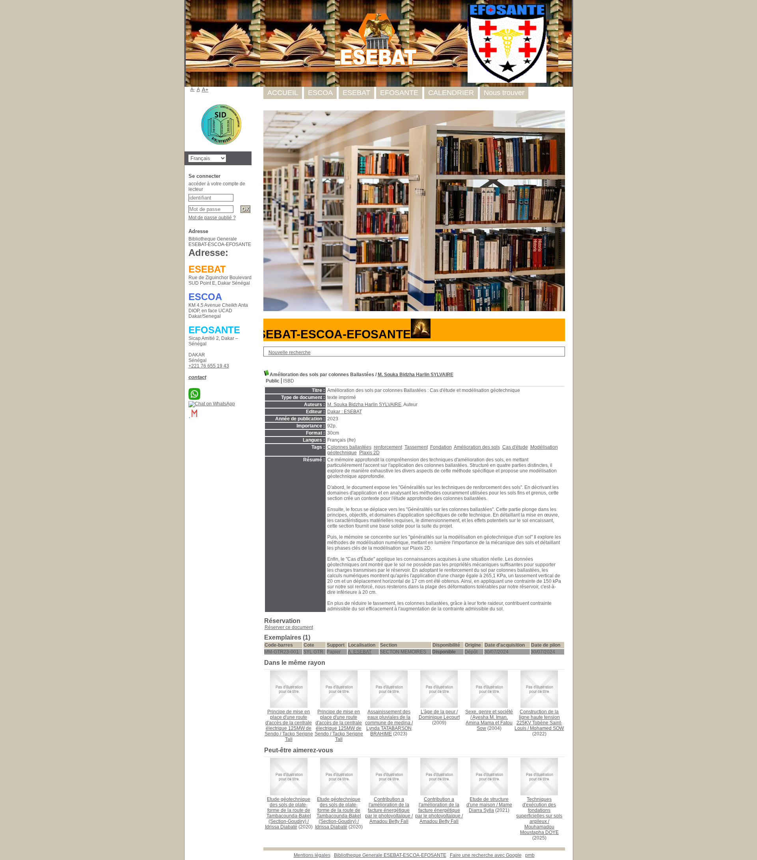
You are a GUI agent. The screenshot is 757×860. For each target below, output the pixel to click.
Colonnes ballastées (349, 447)
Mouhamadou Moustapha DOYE (539, 829)
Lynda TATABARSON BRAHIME (389, 731)
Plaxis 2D (369, 452)
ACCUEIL (282, 93)
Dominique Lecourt (439, 717)
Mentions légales (312, 855)
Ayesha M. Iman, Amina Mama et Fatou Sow (489, 722)
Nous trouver (504, 93)
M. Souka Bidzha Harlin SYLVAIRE (415, 374)
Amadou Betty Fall (388, 821)
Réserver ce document (289, 627)
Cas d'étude (515, 447)
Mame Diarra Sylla (490, 807)
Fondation (441, 447)
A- (192, 89)
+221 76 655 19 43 (208, 366)
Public (273, 381)
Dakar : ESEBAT (344, 411)
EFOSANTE (399, 93)
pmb (530, 855)
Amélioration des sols (477, 447)
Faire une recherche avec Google (486, 855)
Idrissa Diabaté (281, 827)
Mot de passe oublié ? (212, 217)
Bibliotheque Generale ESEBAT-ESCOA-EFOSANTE (390, 855)
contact (197, 377)
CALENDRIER (451, 93)
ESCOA (320, 93)
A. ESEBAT (359, 652)
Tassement (416, 447)
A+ (205, 90)
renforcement (388, 447)
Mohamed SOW (547, 728)
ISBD (288, 381)
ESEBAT (356, 93)
